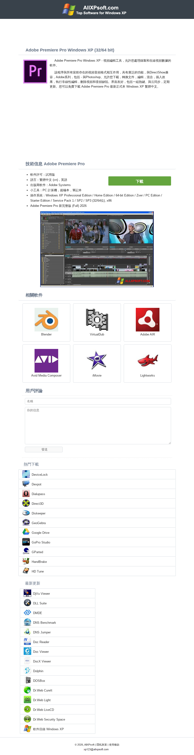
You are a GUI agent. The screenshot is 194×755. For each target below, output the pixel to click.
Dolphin (38, 671)
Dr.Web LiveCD (43, 710)
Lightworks (147, 375)
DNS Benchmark (44, 622)
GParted (37, 552)
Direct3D (38, 503)
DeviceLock (40, 474)
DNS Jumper (42, 632)
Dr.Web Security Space (49, 719)
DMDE (37, 613)
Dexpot (36, 484)
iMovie (97, 375)
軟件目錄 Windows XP (48, 729)
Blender (46, 334)
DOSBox (39, 681)
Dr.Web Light (42, 700)
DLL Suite (40, 603)
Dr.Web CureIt (42, 690)
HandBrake (39, 562)
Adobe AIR (147, 334)
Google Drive (40, 532)
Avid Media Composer (46, 375)
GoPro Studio (41, 542)
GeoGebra (39, 523)
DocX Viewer (42, 661)
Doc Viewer (41, 651)
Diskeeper (38, 513)
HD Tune (38, 571)
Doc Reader (41, 642)
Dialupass (38, 494)
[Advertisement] (97, 31)
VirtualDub (97, 334)
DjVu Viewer (41, 593)
